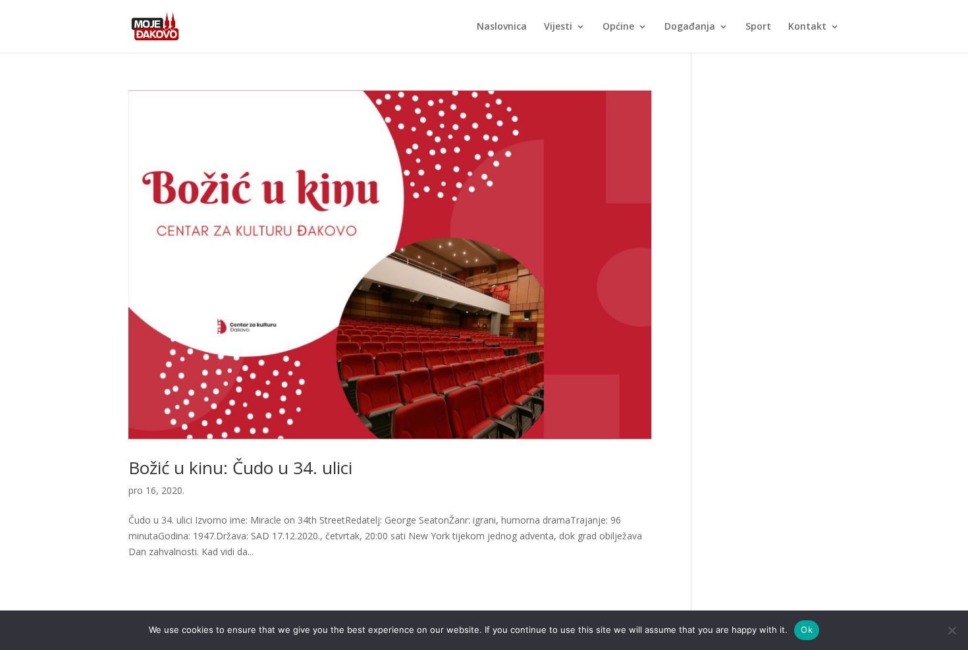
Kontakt (807, 27)
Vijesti (558, 27)
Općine (618, 27)
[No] (951, 630)
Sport (758, 27)
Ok (807, 629)
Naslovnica (502, 27)
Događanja (689, 27)
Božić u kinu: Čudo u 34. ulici (240, 467)
